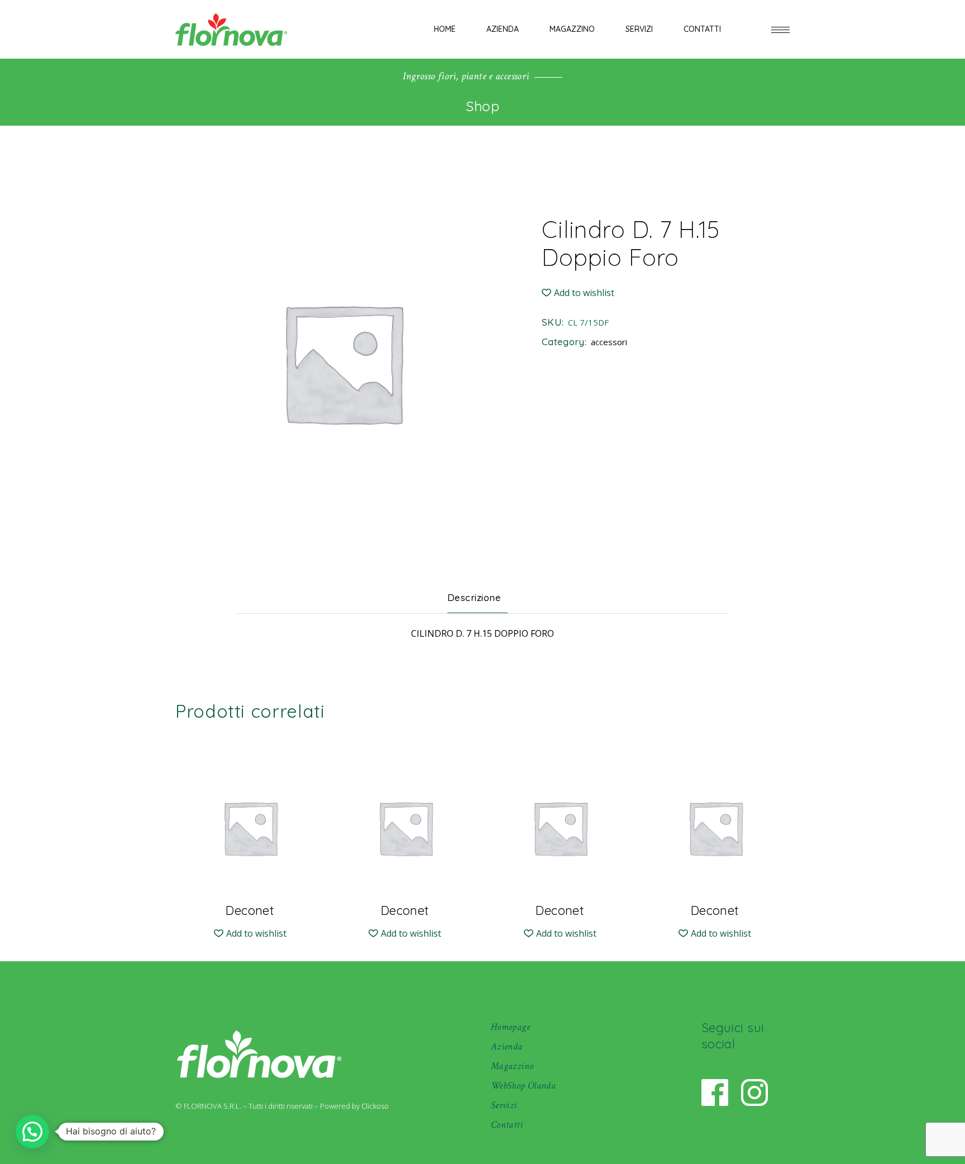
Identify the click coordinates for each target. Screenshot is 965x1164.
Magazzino (512, 1066)
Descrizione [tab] (474, 597)
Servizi (504, 1105)
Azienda (507, 1046)
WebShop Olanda (523, 1085)
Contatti (507, 1124)
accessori (609, 341)
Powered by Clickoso (354, 1106)
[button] (578, 293)
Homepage (510, 1026)
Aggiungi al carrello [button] (250, 901)
